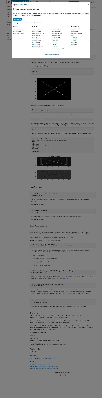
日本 (72, 42)
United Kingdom (56, 49)
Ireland (34, 42)
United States (16, 33)
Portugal (54, 35)
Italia (33, 44)
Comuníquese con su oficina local (51, 54)
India (72, 31)
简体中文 (75, 38)
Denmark (34, 31)
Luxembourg (35, 46)
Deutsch (55, 42)
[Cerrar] (88, 4)
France (34, 40)
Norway (54, 31)
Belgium (34, 29)
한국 (72, 44)
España (34, 35)
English (55, 44)
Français (55, 46)
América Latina (16, 29)
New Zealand (74, 33)
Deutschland (35, 33)
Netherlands (55, 29)
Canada (15, 31)
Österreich (54, 33)
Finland (34, 38)
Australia (73, 29)
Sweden (54, 38)
